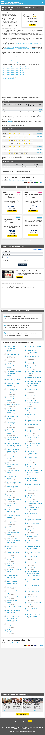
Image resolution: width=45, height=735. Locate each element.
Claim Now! (19, 277)
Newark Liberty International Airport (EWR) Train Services (15, 74)
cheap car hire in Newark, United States (21, 180)
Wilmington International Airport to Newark (33, 497)
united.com (9, 121)
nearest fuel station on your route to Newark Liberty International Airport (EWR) (20, 48)
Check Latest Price (12, 210)
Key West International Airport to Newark (33, 530)
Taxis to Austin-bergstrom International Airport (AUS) (14, 60)
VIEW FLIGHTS (39, 133)
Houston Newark (6, 166)
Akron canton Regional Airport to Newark (13, 592)
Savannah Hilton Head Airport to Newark (33, 509)
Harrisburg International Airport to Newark (13, 612)
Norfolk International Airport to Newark (32, 480)
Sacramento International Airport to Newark (33, 536)
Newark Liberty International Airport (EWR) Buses (13, 70)
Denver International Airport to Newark (32, 367)
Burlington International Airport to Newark (33, 431)
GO (30, 721)
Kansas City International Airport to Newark (13, 511)
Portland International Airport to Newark (13, 451)
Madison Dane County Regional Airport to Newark (34, 503)
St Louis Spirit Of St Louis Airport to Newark (33, 616)
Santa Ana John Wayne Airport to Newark (33, 466)
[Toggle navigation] (42, 2)
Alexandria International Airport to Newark (33, 548)
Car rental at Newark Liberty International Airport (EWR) (15, 66)
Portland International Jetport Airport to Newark (14, 445)
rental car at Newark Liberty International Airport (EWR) (19, 47)
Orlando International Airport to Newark (32, 352)
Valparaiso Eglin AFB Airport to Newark (12, 577)
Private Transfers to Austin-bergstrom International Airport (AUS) (17, 56)
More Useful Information (22, 714)
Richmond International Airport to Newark (33, 425)
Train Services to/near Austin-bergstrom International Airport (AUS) (17, 62)
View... (4, 710)
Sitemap (23, 725)
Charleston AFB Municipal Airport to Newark (33, 453)
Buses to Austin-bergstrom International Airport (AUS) (14, 58)
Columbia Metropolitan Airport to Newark (33, 524)
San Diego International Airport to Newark (13, 439)
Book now (32, 24)
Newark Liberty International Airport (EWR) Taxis (13, 72)
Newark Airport (14, 2)
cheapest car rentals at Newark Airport (19, 643)
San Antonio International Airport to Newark (13, 528)
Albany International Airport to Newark (12, 583)
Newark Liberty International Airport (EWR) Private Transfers (16, 68)
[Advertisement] (22, 88)
